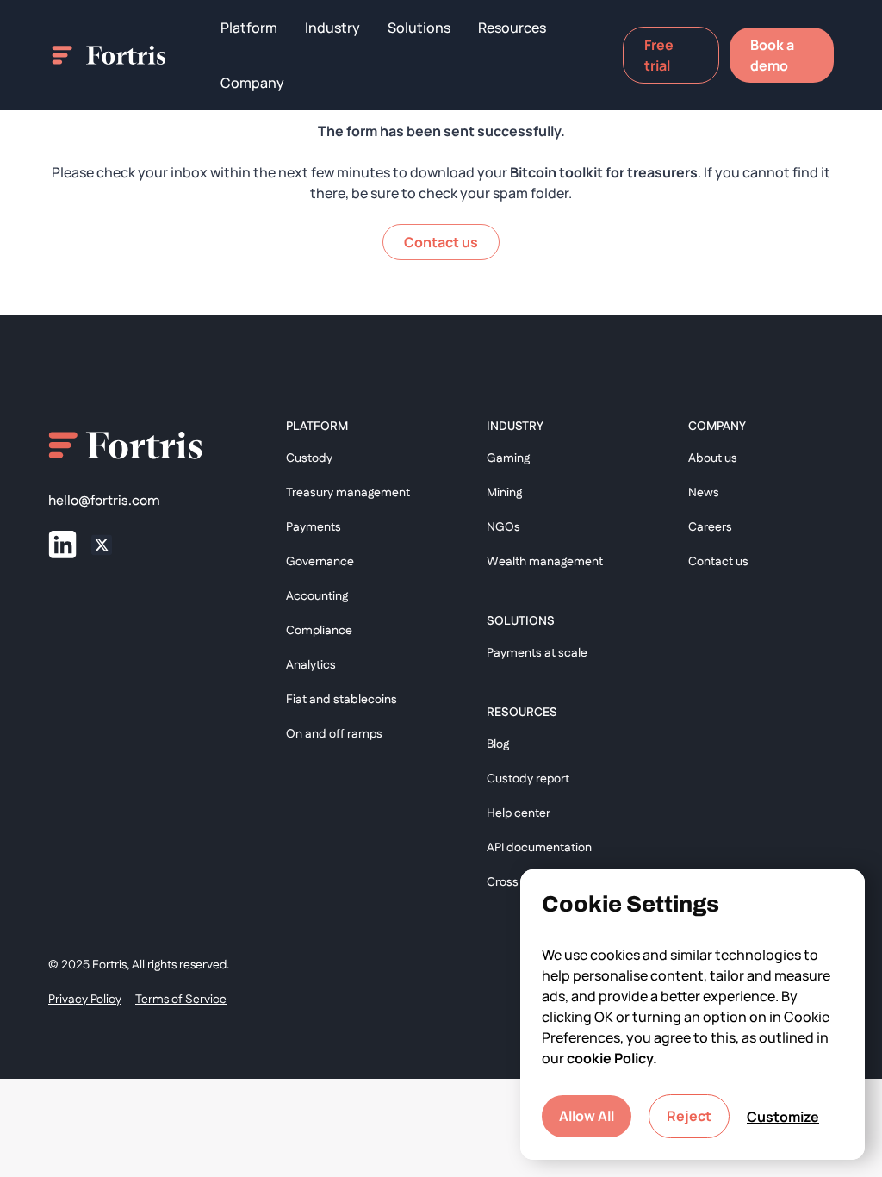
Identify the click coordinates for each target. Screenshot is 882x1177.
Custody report (528, 779)
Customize (783, 1116)
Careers (710, 527)
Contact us (718, 561)
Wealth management (545, 561)
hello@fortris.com (104, 501)
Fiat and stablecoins (341, 699)
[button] (249, 27)
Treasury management (348, 492)
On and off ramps (334, 734)
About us (712, 458)
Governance (320, 561)
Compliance (319, 630)
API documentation (539, 847)
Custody (309, 458)
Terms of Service (181, 999)
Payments (313, 527)
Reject (689, 1115)
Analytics (311, 665)
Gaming (508, 458)
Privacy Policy (84, 999)
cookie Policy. (612, 1058)
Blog (498, 744)
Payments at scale (537, 653)
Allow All (586, 1115)
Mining (504, 492)
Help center (518, 813)
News (703, 492)
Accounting (317, 596)
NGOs (503, 527)
